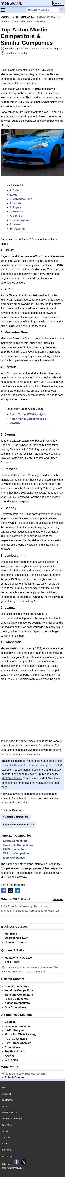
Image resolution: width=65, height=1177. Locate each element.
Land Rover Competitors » (18, 824)
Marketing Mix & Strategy (20, 1034)
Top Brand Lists (15, 1051)
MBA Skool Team (28, 48)
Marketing (11, 933)
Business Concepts (17, 1026)
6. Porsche (16, 211)
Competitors (12, 1047)
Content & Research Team (17, 765)
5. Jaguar (15, 207)
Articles (9, 1055)
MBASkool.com (18, 1168)
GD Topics (11, 1060)
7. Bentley (16, 215)
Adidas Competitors (17, 1003)
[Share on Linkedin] (17, 892)
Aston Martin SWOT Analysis (28, 414)
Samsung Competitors (18, 994)
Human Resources (16, 942)
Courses (58, 3)
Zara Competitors (15, 1007)
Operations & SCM (16, 937)
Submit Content (15, 1077)
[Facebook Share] (3, 892)
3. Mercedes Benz (21, 199)
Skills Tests (12, 961)
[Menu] (4, 10)
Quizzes (6, 1138)
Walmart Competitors (16, 853)
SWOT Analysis (14, 1030)
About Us (58, 899)
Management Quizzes (18, 957)
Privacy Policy (9, 1113)
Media (5, 1131)
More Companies (14, 857)
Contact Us (8, 1100)
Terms (5, 1106)
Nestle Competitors (15, 840)
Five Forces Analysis (18, 1043)
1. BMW (14, 190)
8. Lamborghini (19, 220)
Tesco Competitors (16, 998)
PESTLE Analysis (16, 1038)
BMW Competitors (14, 849)
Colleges (7, 1125)
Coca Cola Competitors (18, 845)
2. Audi (14, 194)
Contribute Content (12, 1119)
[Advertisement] (32, 62)
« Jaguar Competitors (15, 816)
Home (5, 1088)
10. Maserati (17, 228)
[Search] (62, 10)
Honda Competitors (16, 986)
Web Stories (8, 1156)
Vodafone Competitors (18, 990)
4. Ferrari (15, 203)
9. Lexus (15, 224)
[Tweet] (10, 892)
